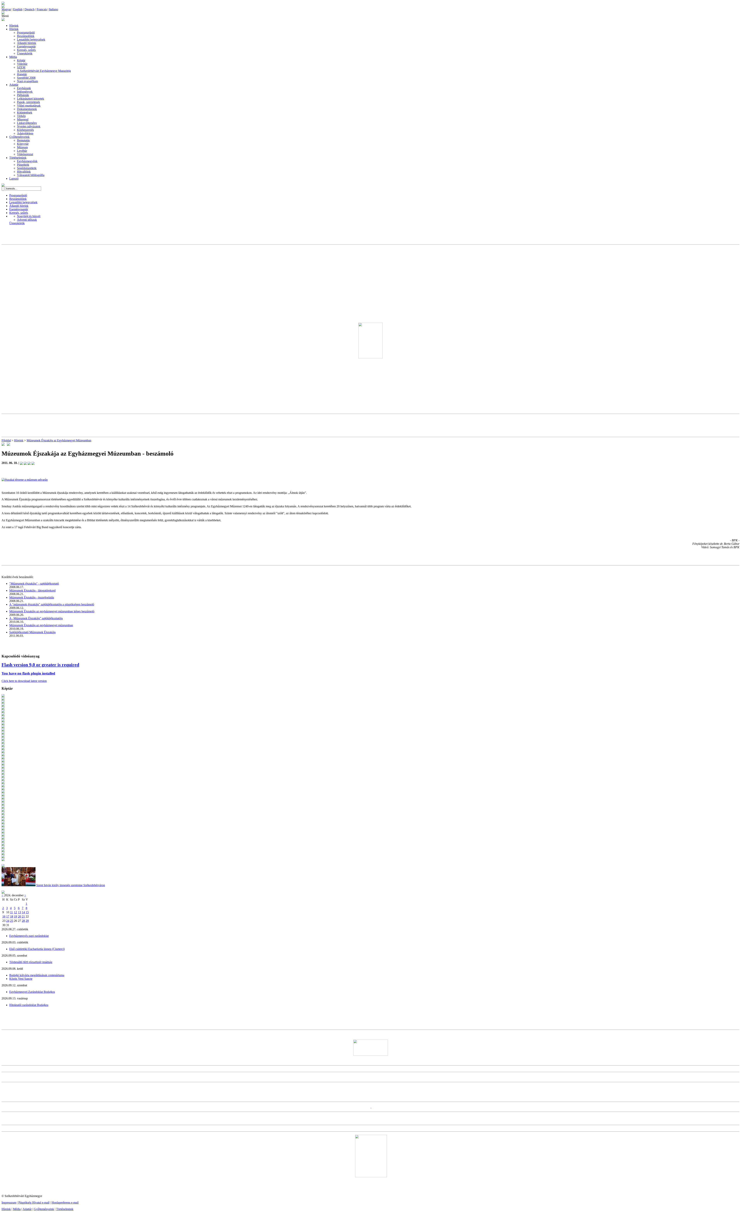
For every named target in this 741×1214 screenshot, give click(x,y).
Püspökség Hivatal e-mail (33, 1202)
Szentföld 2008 (26, 77)
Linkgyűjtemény (27, 123)
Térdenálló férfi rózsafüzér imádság (30, 962)
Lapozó (14, 178)
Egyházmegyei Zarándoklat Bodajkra (32, 991)
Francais (42, 9)
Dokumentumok (27, 109)
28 (23, 920)
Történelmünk (17, 157)
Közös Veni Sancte (20, 978)
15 (27, 912)
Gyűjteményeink (19, 136)
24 (7, 920)
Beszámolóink (25, 36)
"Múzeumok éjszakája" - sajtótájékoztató (34, 583)
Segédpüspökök (26, 168)
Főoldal (6, 440)
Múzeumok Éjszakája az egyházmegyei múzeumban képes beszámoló (51, 611)
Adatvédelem (25, 133)
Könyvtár (23, 143)
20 (19, 916)
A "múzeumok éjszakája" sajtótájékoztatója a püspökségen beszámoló (51, 604)
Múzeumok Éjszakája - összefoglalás (31, 597)
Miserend (22, 119)
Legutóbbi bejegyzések (31, 39)
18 (11, 916)
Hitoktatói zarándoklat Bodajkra (28, 1005)
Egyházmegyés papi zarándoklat (29, 935)
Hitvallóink (24, 171)
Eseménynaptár (26, 46)
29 (27, 920)
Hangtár (22, 74)
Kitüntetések (24, 112)
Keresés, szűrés (26, 50)
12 (15, 912)
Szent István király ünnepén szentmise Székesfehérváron (70, 885)
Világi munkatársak (29, 105)
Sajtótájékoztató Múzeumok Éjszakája (32, 632)
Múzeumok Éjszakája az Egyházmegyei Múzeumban (59, 440)
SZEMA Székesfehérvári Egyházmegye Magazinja (44, 69)
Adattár (13, 84)
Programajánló (26, 32)
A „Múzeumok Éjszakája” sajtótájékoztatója (36, 618)
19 (15, 916)
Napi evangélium (27, 81)
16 (3, 916)
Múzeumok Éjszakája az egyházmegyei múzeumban (41, 625)
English (17, 9)
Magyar (6, 9)
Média (13, 57)
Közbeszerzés (25, 130)
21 (23, 916)
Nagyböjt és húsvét (28, 216)
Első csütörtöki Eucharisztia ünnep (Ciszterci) (37, 949)
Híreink (14, 25)
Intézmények (25, 91)
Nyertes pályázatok (28, 126)
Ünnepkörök (24, 53)
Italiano (53, 9)
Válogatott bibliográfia (30, 175)
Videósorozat (25, 154)
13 (19, 912)
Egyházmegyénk (27, 161)
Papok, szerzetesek (28, 102)
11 (11, 912)
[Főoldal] (3, 6)
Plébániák (23, 95)
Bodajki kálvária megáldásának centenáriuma (36, 975)
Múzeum (22, 147)
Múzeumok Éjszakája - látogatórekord (32, 590)
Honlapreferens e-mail (65, 1202)
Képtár (21, 60)
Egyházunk (24, 88)
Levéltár (22, 150)
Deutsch (30, 9)
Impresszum (9, 1202)
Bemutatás (23, 140)
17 (7, 916)
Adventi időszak (27, 219)
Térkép (21, 116)
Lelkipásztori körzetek (30, 98)
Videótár (22, 63)
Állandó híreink (26, 43)
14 (23, 912)
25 (11, 920)
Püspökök (23, 164)
